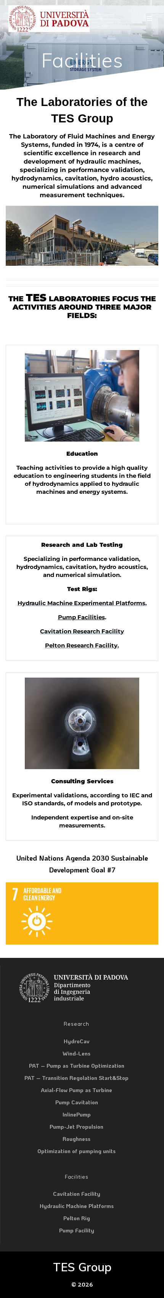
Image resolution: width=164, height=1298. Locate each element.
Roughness (76, 1138)
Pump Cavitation (76, 1102)
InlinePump (77, 1114)
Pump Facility (76, 1230)
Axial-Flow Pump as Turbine (76, 1090)
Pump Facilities (81, 617)
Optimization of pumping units (76, 1151)
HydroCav (77, 1041)
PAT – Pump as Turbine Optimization (76, 1065)
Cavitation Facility (76, 1193)
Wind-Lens (76, 1053)
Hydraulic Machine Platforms (77, 1206)
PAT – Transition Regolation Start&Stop (76, 1077)
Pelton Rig (76, 1218)
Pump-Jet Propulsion (76, 1126)
